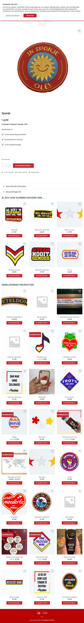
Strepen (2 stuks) (14, 270)
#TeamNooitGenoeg (42, 270)
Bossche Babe (14, 597)
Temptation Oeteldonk (42, 517)
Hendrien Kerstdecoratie (14, 557)
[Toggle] (4, 186)
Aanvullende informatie (16, 186)
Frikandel (14, 230)
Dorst (70, 270)
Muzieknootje (42, 357)
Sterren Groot (69, 230)
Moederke (14, 517)
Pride (70, 477)
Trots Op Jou (69, 397)
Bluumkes (42, 437)
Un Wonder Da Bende (69, 597)
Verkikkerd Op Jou (69, 357)
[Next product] (40, 24)
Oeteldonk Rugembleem (14, 317)
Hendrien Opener (70, 557)
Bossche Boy (69, 517)
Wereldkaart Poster (14, 477)
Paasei (14, 437)
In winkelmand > (23, 166)
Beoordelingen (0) (13, 192)
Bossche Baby (42, 317)
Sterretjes (42, 477)
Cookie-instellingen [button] (13, 15)
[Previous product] (44, 24)
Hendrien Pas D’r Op (70, 437)
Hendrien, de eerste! (14, 357)
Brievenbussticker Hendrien (69, 317)
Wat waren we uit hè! (42, 230)
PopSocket (42, 397)
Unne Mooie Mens (42, 557)
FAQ (42, 617)
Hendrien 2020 (42, 597)
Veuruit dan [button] (30, 15)
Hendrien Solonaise (14, 397)
